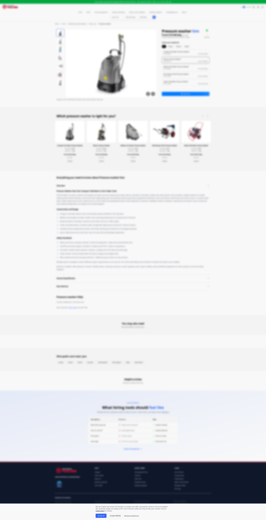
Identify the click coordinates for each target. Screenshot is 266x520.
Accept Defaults (115, 516)
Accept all (101, 516)
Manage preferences (131, 516)
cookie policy (100, 511)
